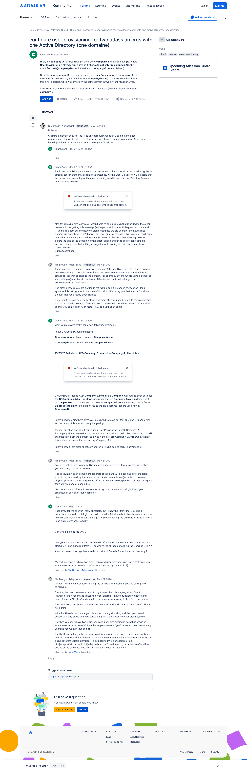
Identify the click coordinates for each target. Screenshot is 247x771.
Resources (135, 742)
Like (57, 157)
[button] (98, 198)
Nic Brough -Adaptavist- (61, 125)
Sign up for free (64, 709)
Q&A (44, 17)
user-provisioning (188, 54)
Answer (46, 98)
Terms (202, 752)
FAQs (108, 737)
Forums (85, 5)
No (62, 765)
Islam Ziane (46, 54)
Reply (51, 658)
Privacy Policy (186, 752)
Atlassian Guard (59, 29)
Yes (54, 765)
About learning (137, 737)
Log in (205, 5)
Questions (75, 29)
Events (116, 5)
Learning (100, 5)
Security (215, 752)
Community (62, 5)
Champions (133, 5)
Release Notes (155, 5)
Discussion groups (67, 17)
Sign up (220, 5)
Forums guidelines (114, 742)
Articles (92, 17)
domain (173, 54)
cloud (163, 54)
